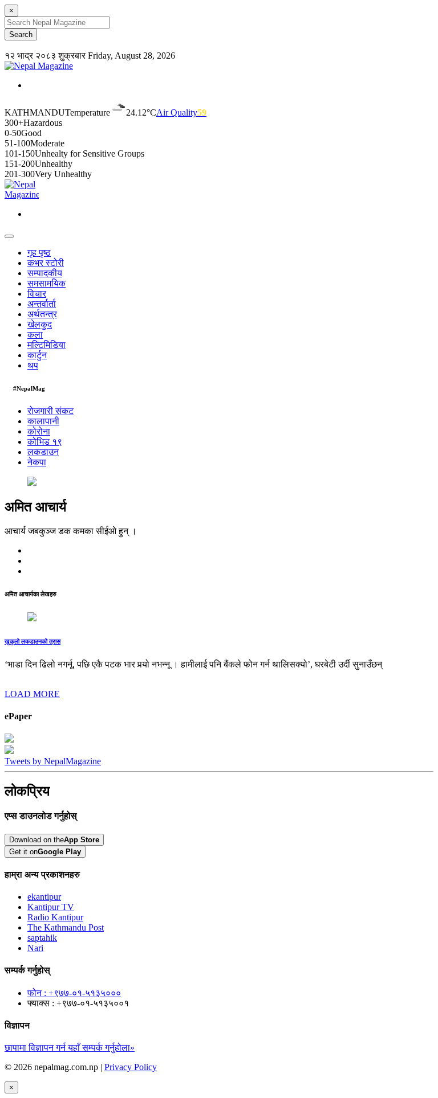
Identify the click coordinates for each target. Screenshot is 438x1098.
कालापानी (43, 421)
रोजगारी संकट (50, 411)
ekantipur (44, 897)
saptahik (42, 938)
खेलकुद (39, 324)
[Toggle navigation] (9, 236)
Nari (35, 948)
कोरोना (38, 431)
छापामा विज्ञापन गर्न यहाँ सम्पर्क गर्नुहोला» (70, 1047)
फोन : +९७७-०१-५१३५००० (74, 993)
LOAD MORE (32, 694)
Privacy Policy (130, 1067)
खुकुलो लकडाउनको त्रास (32, 641)
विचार (36, 293)
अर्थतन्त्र (42, 314)
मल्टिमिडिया (46, 345)
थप (32, 365)
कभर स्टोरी (45, 263)
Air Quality (181, 112)
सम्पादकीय (44, 273)
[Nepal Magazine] (39, 66)
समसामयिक (46, 283)
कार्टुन (37, 355)
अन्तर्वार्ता (41, 304)
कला (35, 334)
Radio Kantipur (55, 917)
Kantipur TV (50, 907)
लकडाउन (43, 452)
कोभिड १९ (44, 441)
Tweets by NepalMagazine (53, 761)
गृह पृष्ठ (39, 252)
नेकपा (36, 462)
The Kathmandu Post (65, 927)
